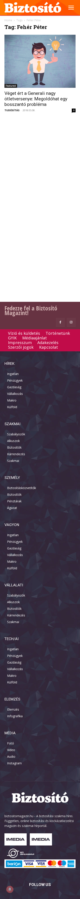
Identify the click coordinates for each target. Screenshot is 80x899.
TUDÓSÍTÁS (12, 110)
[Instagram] (71, 322)
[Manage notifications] (9, 889)
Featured (11, 85)
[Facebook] (60, 322)
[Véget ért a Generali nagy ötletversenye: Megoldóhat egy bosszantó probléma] (40, 61)
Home (8, 20)
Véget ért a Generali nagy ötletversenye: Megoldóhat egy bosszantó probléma (35, 99)
